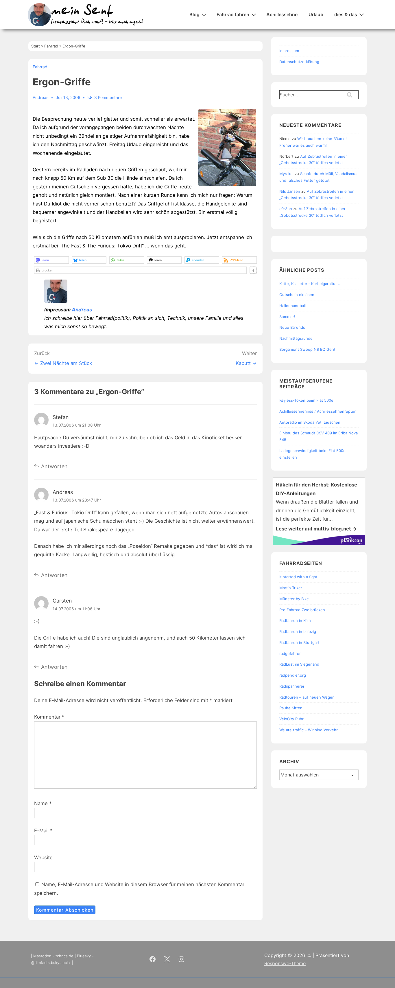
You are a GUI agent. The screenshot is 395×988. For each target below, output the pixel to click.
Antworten (54, 466)
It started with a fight (298, 576)
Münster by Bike (294, 598)
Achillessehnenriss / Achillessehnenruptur (317, 411)
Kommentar (49, 717)
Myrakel (286, 173)
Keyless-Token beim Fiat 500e (306, 400)
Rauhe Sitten (290, 708)
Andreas (82, 310)
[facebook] (152, 959)
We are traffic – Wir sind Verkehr (308, 730)
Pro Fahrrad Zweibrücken (302, 609)
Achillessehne (282, 14)
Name (41, 803)
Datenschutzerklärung (299, 61)
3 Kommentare (108, 97)
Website (43, 857)
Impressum (289, 50)
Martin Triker (290, 587)
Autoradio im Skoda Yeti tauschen (309, 422)
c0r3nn (285, 208)
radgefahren (290, 653)
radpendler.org (292, 675)
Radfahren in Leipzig (297, 631)
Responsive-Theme (285, 963)
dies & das (345, 14)
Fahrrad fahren (233, 14)
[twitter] (167, 959)
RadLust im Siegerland (299, 664)
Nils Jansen (289, 191)
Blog (194, 14)
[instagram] (181, 959)
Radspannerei (291, 686)
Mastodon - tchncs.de (53, 956)
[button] (51, 260)
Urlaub (316, 14)
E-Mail (41, 830)
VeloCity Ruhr (291, 719)
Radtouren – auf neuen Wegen (307, 697)
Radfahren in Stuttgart (299, 642)
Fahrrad (40, 66)
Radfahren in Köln (295, 620)
